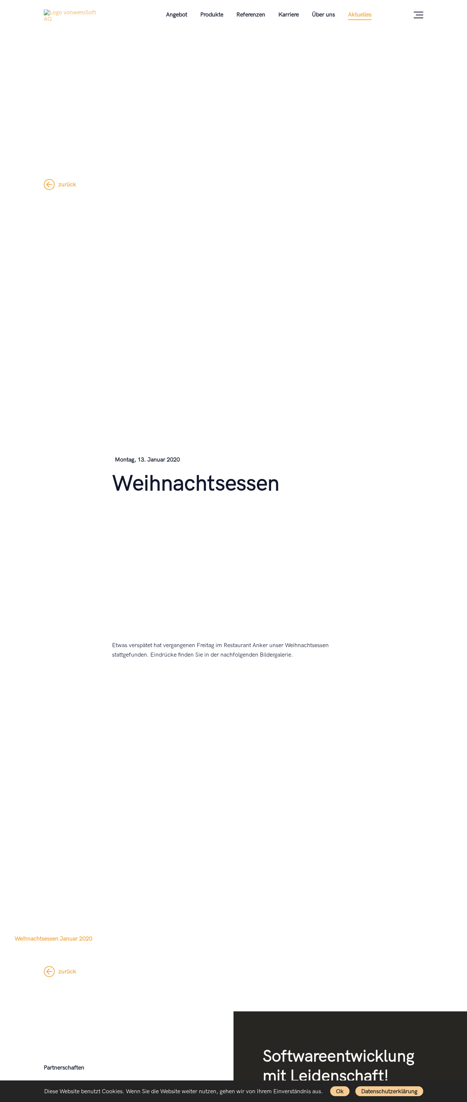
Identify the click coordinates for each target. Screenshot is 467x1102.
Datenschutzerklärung (389, 1091)
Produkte (211, 14)
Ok (340, 1091)
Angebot (176, 14)
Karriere (288, 14)
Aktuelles (359, 14)
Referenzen (250, 14)
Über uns (323, 14)
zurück (67, 184)
